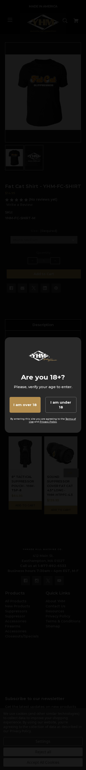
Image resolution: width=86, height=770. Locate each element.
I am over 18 (25, 404)
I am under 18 (60, 404)
